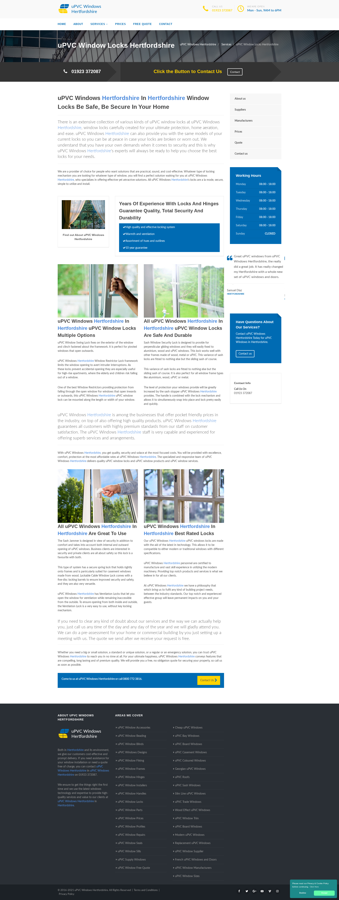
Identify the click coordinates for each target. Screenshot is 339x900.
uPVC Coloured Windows (190, 760)
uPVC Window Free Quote (134, 868)
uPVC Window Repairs (131, 835)
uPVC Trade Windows (188, 802)
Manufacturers (243, 120)
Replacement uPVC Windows (193, 843)
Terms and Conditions (146, 890)
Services (97, 24)
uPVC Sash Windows (187, 785)
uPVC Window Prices (130, 818)
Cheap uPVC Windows (188, 727)
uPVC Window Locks (130, 802)
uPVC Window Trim (187, 818)
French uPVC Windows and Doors (196, 859)
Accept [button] (324, 893)
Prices (120, 24)
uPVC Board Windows (188, 744)
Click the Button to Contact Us (185, 71)
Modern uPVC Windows (189, 835)
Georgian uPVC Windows (190, 769)
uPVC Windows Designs (132, 752)
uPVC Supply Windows (132, 859)
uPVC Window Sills (129, 851)
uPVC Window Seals (130, 843)
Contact (165, 24)
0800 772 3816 (132, 679)
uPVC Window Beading (132, 736)
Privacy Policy (66, 894)
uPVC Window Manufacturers (193, 868)
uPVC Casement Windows (191, 752)
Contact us (241, 153)
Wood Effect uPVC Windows (192, 810)
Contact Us (207, 680)
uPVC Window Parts (130, 810)
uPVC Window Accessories (134, 727)
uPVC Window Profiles (131, 826)
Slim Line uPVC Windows (190, 793)
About (78, 24)
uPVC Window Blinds (131, 744)
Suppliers (240, 109)
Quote (238, 142)
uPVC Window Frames (131, 769)
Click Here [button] (314, 887)
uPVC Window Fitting (131, 760)
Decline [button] (302, 893)
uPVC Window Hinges (131, 777)
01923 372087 (222, 10)
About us (240, 98)
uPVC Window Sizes (187, 876)
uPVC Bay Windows (187, 736)
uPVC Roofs (182, 777)
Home (62, 24)
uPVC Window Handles (132, 793)
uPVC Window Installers (132, 785)
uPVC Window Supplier (189, 851)
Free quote (142, 24)
